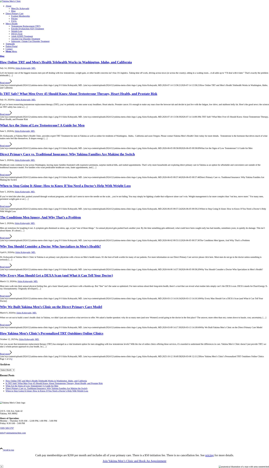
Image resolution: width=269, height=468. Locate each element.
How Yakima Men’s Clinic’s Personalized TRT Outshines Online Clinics (51, 333)
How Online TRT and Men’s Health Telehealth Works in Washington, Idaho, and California (66, 62)
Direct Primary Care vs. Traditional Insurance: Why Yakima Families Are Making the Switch (67, 154)
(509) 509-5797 (7, 428)
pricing (209, 455)
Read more (5, 83)
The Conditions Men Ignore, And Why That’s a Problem (40, 217)
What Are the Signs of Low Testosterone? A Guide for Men (42, 125)
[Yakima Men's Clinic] (10, 1)
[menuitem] (137, 8)
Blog (2, 56)
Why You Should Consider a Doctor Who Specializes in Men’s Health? (50, 246)
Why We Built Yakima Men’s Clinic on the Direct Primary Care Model (51, 307)
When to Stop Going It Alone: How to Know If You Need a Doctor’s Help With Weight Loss (65, 186)
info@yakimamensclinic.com (13, 433)
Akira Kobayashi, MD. (25, 68)
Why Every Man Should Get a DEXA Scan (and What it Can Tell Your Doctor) (56, 275)
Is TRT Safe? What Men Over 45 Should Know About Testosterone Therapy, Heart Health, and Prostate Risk (78, 94)
